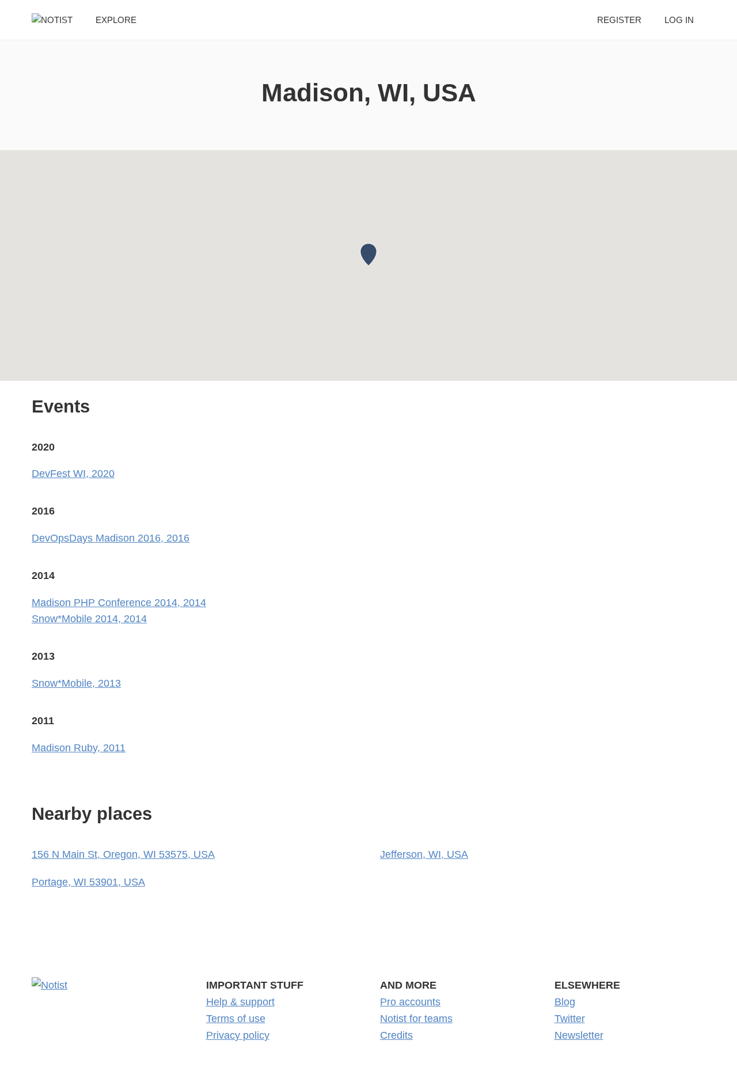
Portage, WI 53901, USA (88, 882)
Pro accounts (410, 1002)
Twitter (569, 1018)
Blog (564, 1002)
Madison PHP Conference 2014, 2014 (119, 602)
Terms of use (235, 1018)
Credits (396, 1035)
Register (619, 20)
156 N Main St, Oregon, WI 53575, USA (123, 854)
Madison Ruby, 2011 (79, 748)
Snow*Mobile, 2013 (76, 683)
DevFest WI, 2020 (73, 473)
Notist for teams (416, 1018)
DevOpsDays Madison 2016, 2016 (110, 538)
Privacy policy (237, 1035)
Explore (116, 20)
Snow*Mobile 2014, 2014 (89, 619)
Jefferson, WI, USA (424, 854)
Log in (679, 20)
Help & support (240, 1002)
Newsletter (578, 1035)
